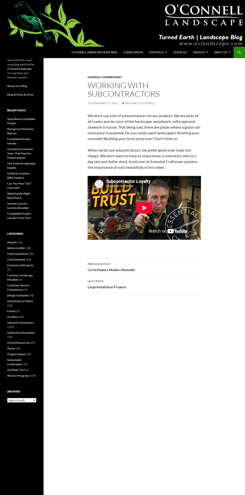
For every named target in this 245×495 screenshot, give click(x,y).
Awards (12, 242)
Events (11, 311)
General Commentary (105, 77)
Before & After (16, 248)
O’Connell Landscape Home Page (94, 52)
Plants (11, 348)
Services (199, 52)
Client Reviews (16, 259)
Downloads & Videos (20, 301)
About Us (220, 52)
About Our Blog (17, 86)
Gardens (12, 317)
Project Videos (16, 354)
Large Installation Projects (107, 284)
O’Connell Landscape (19, 69)
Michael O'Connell (140, 103)
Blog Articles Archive (20, 94)
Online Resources (18, 342)
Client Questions (17, 254)
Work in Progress (18, 375)
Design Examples (17, 295)
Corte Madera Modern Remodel (111, 267)
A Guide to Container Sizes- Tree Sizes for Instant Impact (20, 153)
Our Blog (180, 52)
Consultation (133, 52)
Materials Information (21, 332)
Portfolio (156, 52)
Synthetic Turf (16, 370)
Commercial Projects (20, 265)
